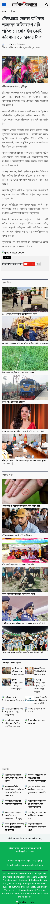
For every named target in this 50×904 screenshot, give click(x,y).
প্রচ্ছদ (4, 11)
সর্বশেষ (12, 11)
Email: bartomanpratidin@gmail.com (25, 865)
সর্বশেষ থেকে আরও (11, 662)
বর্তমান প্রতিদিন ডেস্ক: (17, 44)
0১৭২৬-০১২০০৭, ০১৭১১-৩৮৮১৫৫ (26, 860)
